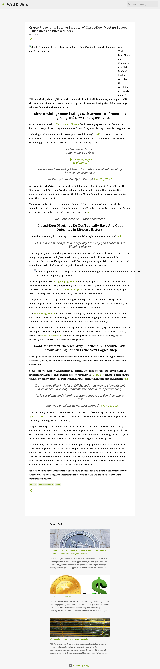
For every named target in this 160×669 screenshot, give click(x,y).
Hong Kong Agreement (65, 281)
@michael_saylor (81, 159)
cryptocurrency (46, 484)
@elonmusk (81, 162)
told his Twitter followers (66, 124)
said (98, 134)
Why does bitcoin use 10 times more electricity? (69, 639)
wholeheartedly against (71, 289)
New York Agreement (44, 313)
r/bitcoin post (36, 416)
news (58, 484)
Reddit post (98, 375)
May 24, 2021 (102, 179)
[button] (30, 39)
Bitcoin (33, 484)
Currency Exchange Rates (60, 596)
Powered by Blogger (81, 665)
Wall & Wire (17, 4)
